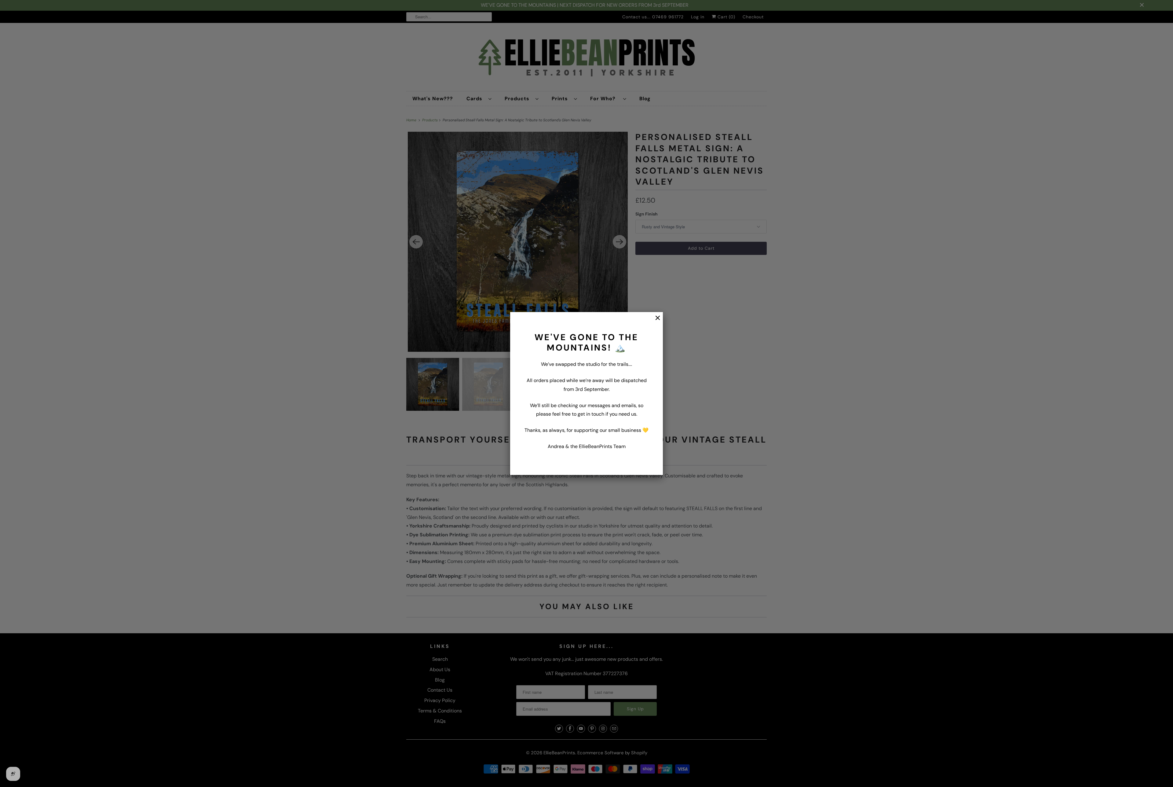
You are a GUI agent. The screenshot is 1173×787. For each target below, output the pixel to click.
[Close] (654, 321)
